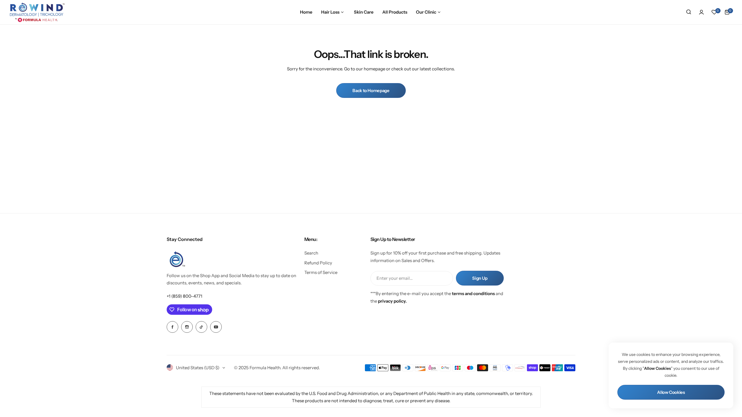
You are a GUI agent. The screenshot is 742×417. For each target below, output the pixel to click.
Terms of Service (320, 272)
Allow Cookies (671, 392)
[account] (701, 12)
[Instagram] (187, 327)
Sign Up (479, 278)
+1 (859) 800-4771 (184, 296)
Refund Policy (318, 263)
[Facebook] (172, 327)
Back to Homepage (370, 90)
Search (311, 253)
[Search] (688, 12)
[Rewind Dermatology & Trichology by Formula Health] (37, 12)
